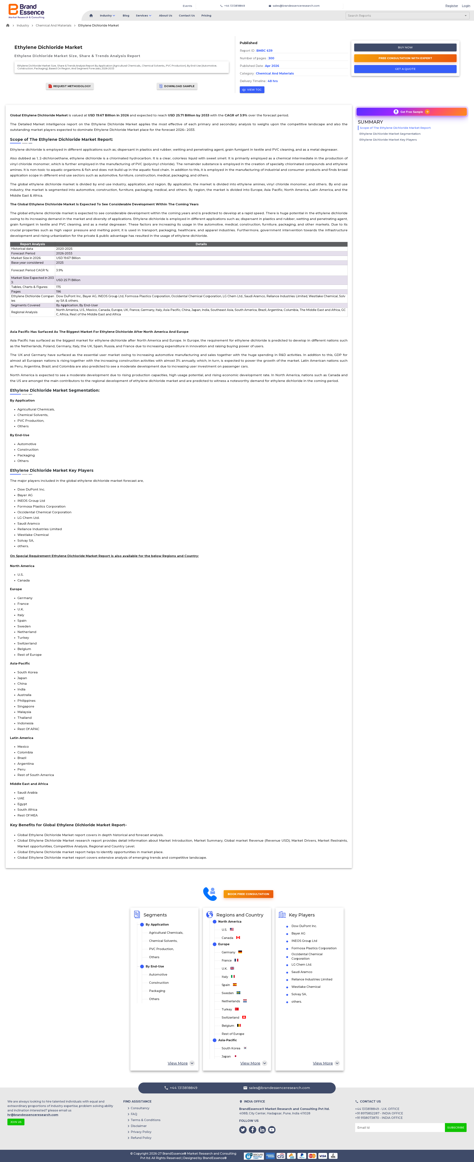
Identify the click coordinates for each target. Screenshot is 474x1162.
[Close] (273, 570)
